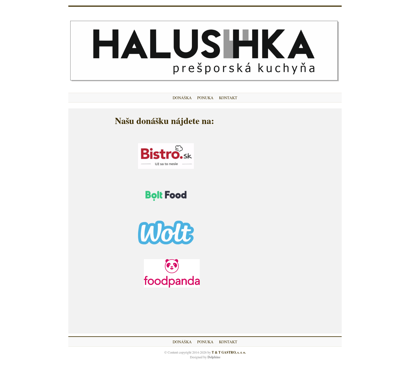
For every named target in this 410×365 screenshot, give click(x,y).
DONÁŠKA (182, 97)
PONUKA (205, 97)
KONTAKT (228, 97)
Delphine (214, 357)
